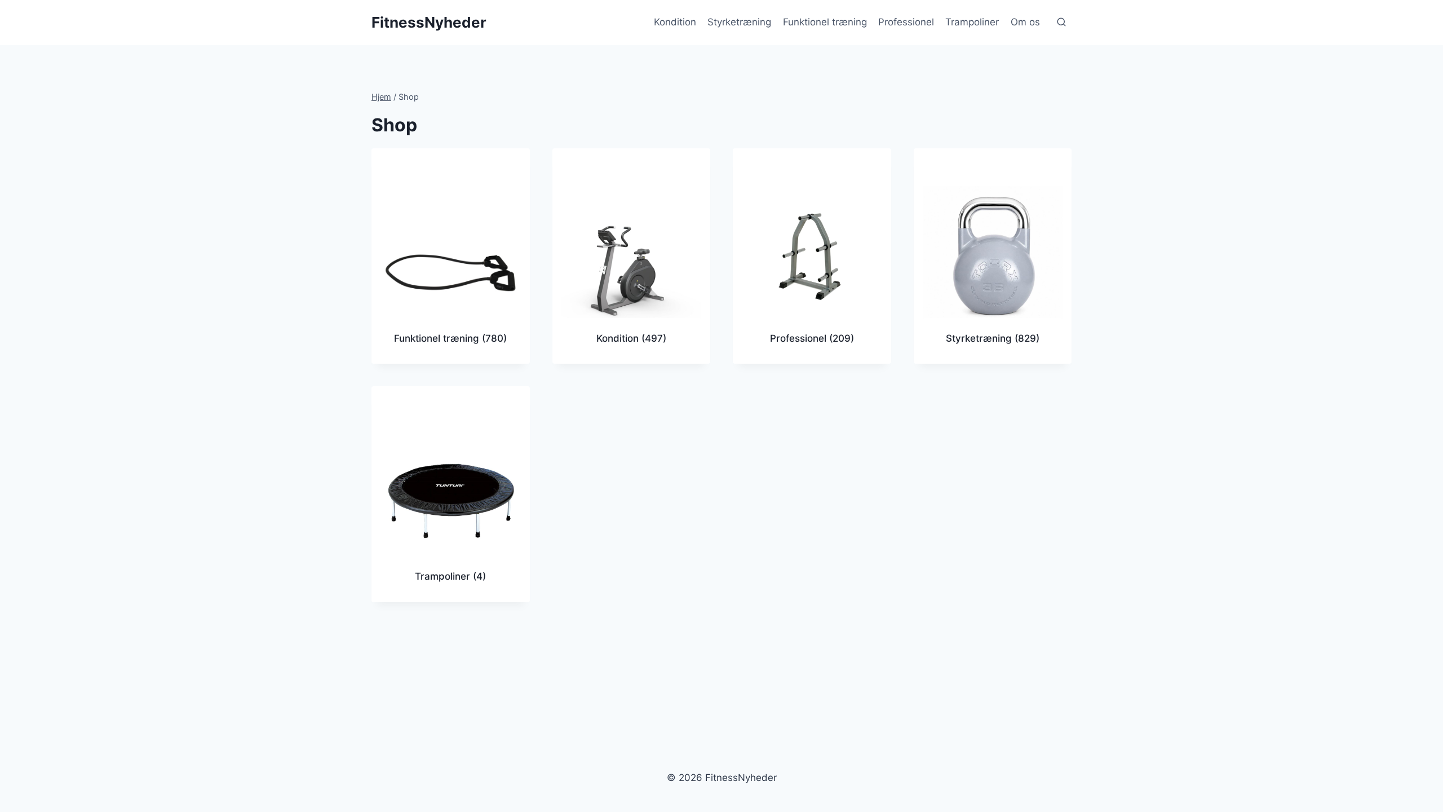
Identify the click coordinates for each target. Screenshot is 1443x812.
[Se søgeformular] (1061, 22)
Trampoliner (972, 22)
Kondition (675, 22)
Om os (1025, 22)
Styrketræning (739, 22)
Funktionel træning (825, 22)
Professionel (906, 22)
